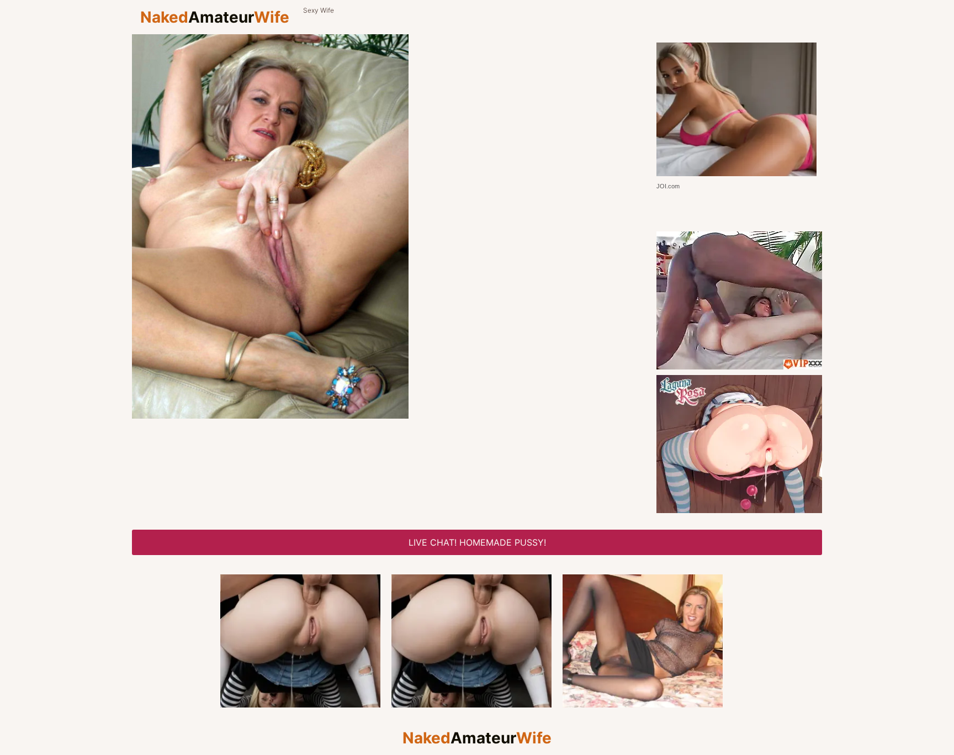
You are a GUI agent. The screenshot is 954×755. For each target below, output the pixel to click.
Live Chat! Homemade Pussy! (477, 542)
